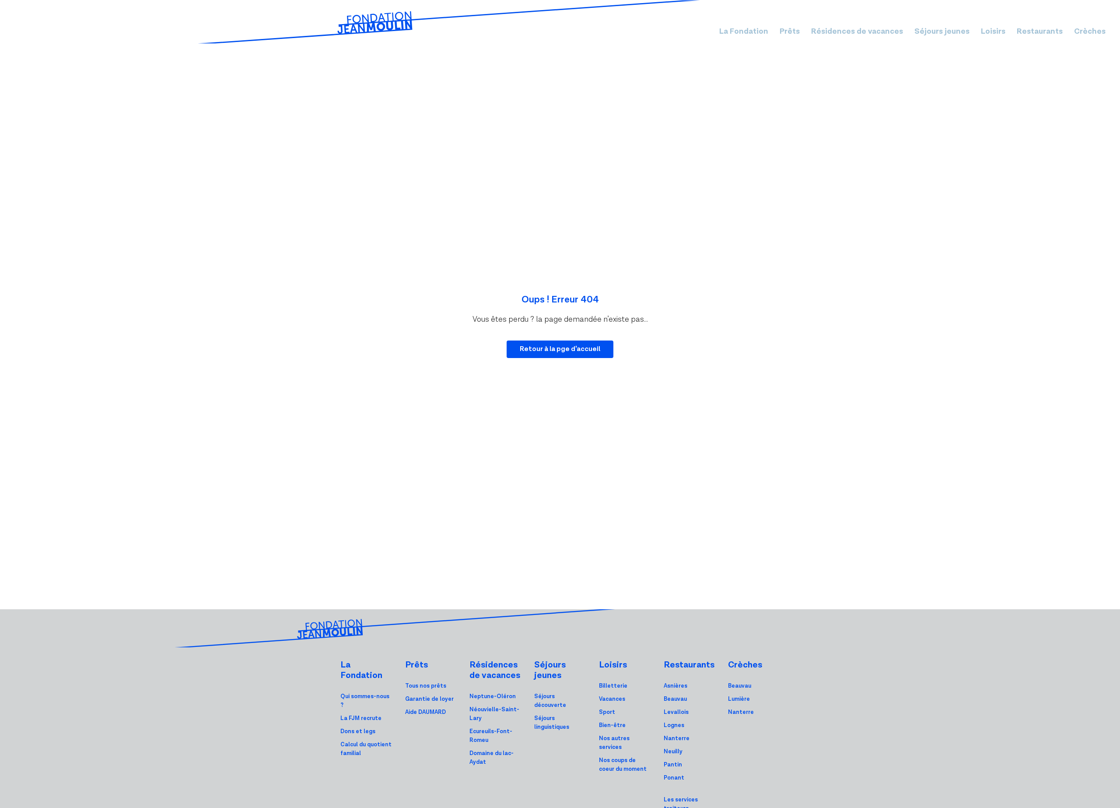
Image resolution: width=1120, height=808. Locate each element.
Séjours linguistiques (551, 723)
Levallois (676, 712)
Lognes (674, 725)
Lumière (739, 699)
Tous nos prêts (425, 686)
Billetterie (613, 686)
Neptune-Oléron (492, 696)
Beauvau (675, 699)
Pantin (673, 765)
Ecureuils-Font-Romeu (490, 736)
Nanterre (677, 738)
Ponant (674, 778)
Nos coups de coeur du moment (623, 765)
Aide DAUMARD (425, 712)
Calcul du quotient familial (366, 749)
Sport (607, 712)
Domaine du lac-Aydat (491, 758)
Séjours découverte (550, 701)
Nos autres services (614, 743)
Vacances (612, 699)
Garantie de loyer (429, 699)
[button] (744, 31)
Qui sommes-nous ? (364, 701)
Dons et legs (357, 731)
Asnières (675, 686)
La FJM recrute (361, 718)
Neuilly (673, 751)
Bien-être (612, 725)
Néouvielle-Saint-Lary (494, 714)
